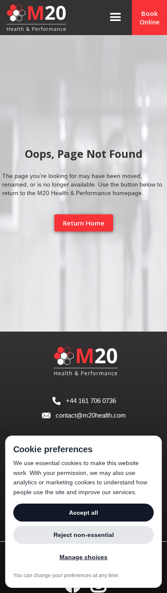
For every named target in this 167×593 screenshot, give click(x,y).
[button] (115, 17)
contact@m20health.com (91, 415)
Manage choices (83, 557)
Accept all (83, 512)
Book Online (150, 17)
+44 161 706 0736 (91, 400)
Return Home (83, 223)
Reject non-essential (84, 534)
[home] (46, 17)
